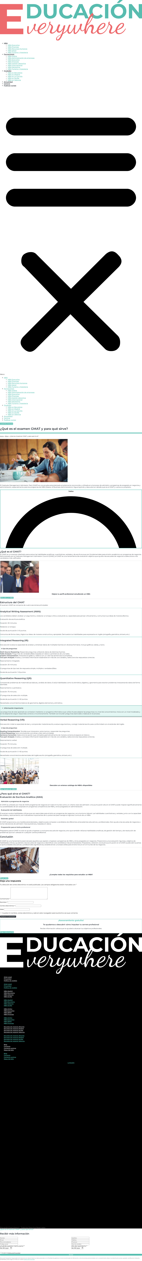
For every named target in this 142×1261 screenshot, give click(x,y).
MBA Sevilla (8, 997)
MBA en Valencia (14, 80)
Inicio (2, 436)
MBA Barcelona (9, 993)
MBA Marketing (14, 67)
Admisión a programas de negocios (15, 801)
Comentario (5, 899)
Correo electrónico (7, 906)
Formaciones (9, 54)
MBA (6, 43)
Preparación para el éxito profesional (15, 827)
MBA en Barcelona (15, 73)
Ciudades (7, 71)
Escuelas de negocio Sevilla (13, 1030)
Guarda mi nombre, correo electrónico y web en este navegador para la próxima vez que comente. (40, 913)
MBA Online (12, 56)
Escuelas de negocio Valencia (14, 1032)
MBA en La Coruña (15, 76)
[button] (71, 231)
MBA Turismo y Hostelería (18, 52)
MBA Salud (12, 51)
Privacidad (7, 979)
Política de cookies (10, 981)
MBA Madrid (8, 991)
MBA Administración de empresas (21, 58)
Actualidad (8, 82)
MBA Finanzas (13, 47)
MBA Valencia (9, 995)
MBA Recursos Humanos (17, 49)
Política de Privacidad (14, 1253)
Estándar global (7, 819)
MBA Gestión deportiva (17, 63)
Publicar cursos (10, 86)
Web (2, 909)
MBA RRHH (8, 1013)
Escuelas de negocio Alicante (14, 1027)
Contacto (7, 1046)
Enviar (71, 1254)
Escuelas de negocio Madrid (14, 1028)
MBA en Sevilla (13, 78)
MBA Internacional (15, 65)
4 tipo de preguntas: (9, 649)
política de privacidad (29, 1259)
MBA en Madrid (14, 74)
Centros (7, 84)
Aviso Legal (8, 977)
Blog (6, 436)
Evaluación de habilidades (11, 810)
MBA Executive (14, 45)
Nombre (3, 902)
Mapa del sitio (9, 1050)
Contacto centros (10, 1048)
